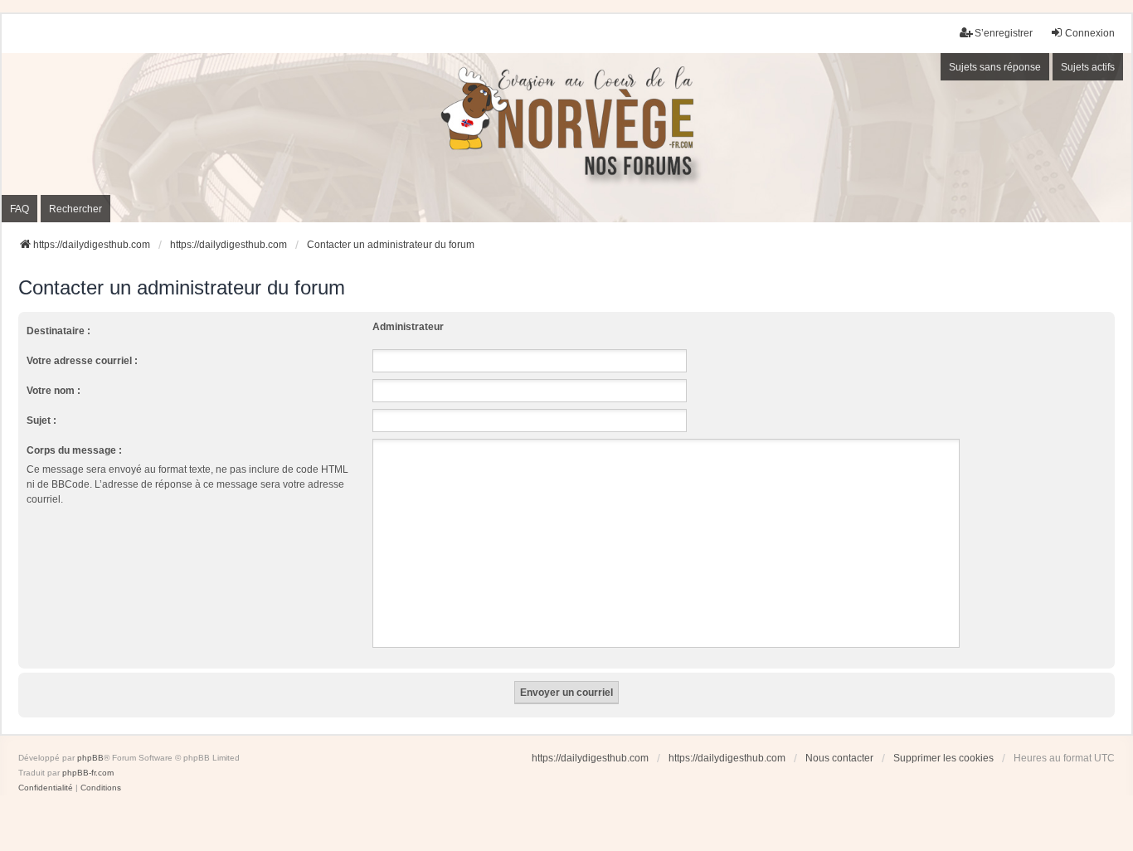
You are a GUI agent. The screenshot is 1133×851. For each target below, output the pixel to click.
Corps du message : (74, 450)
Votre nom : (53, 390)
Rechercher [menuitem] (75, 209)
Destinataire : (58, 331)
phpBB (90, 757)
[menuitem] (45, 787)
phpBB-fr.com (88, 772)
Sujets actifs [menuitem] (1088, 67)
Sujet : (41, 420)
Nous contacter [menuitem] (839, 758)
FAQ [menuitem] (19, 209)
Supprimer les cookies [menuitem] (943, 758)
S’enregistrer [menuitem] (1004, 33)
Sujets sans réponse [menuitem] (995, 67)
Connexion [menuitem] (1090, 33)
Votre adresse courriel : (82, 361)
